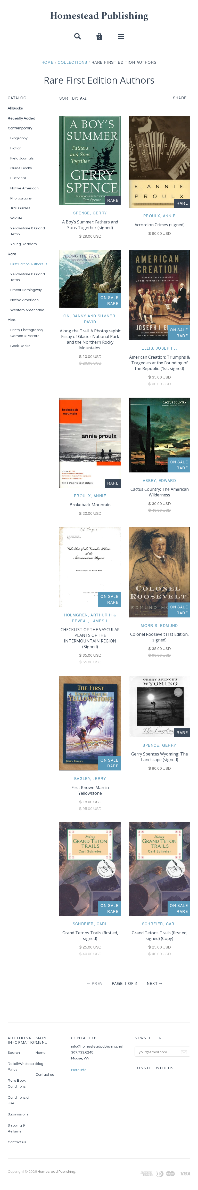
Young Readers (23, 244)
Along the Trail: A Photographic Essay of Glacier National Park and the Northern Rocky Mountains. (90, 339)
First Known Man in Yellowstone (90, 790)
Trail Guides (20, 208)
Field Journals (22, 158)
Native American (24, 188)
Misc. (12, 320)
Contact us (17, 1142)
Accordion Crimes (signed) (160, 225)
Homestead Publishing (99, 16)
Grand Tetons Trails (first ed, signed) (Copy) (159, 935)
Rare (12, 254)
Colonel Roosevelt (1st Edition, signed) (159, 637)
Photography (21, 198)
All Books (15, 108)
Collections (72, 62)
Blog (39, 1064)
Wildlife (16, 218)
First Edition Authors (26, 264)
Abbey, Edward (159, 480)
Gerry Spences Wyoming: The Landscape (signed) (159, 756)
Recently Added (21, 118)
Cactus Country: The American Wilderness (159, 492)
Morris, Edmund (159, 625)
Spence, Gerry (90, 212)
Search (14, 1053)
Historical (18, 178)
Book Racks (20, 346)
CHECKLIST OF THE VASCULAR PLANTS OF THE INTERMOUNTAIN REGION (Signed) (90, 638)
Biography (19, 138)
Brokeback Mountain (90, 505)
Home (48, 62)
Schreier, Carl (90, 923)
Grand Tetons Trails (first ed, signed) (90, 935)
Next (152, 983)
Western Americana (27, 310)
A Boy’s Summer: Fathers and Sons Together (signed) (90, 224)
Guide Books (21, 168)
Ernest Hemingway (26, 290)
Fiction (15, 148)
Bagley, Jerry (90, 778)
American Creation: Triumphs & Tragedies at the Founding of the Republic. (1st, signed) (159, 362)
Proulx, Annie (159, 215)
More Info (78, 1070)
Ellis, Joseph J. (159, 348)
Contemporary (20, 128)
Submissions (18, 1114)
